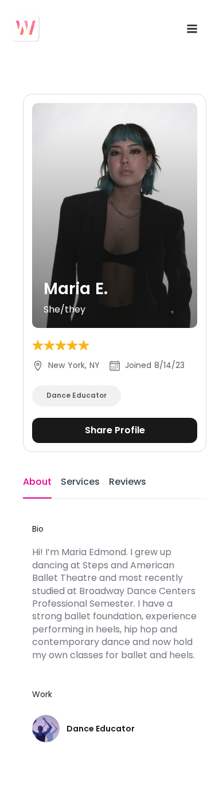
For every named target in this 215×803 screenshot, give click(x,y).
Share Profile (115, 430)
